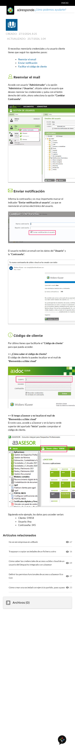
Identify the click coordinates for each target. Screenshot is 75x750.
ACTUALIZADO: (16, 38)
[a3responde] (10, 10)
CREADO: (11, 33)
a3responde (25, 10)
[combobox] (54, 10)
